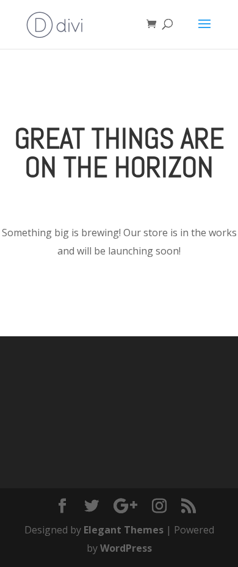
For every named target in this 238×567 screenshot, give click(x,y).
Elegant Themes (124, 529)
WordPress (126, 548)
